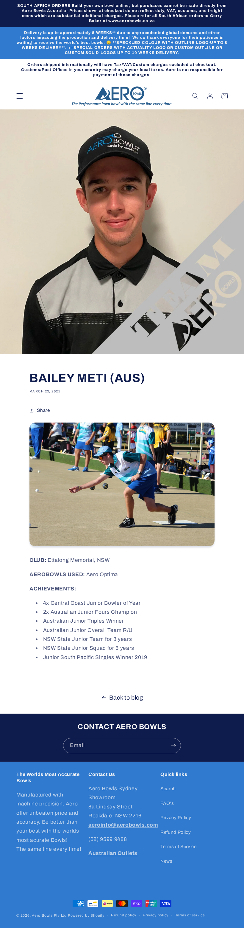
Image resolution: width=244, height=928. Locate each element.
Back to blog (126, 698)
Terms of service (190, 915)
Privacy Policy (175, 817)
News (166, 861)
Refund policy (123, 915)
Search (168, 788)
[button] (19, 96)
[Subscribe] (173, 746)
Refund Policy (175, 832)
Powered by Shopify (86, 915)
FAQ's (167, 803)
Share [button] (43, 410)
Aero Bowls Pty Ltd (49, 915)
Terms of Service (178, 846)
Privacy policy (155, 915)
